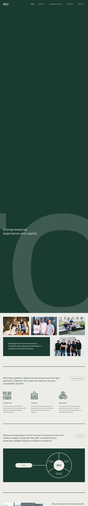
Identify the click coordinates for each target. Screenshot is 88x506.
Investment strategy (56, 4)
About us (41, 4)
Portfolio (70, 4)
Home (32, 4)
